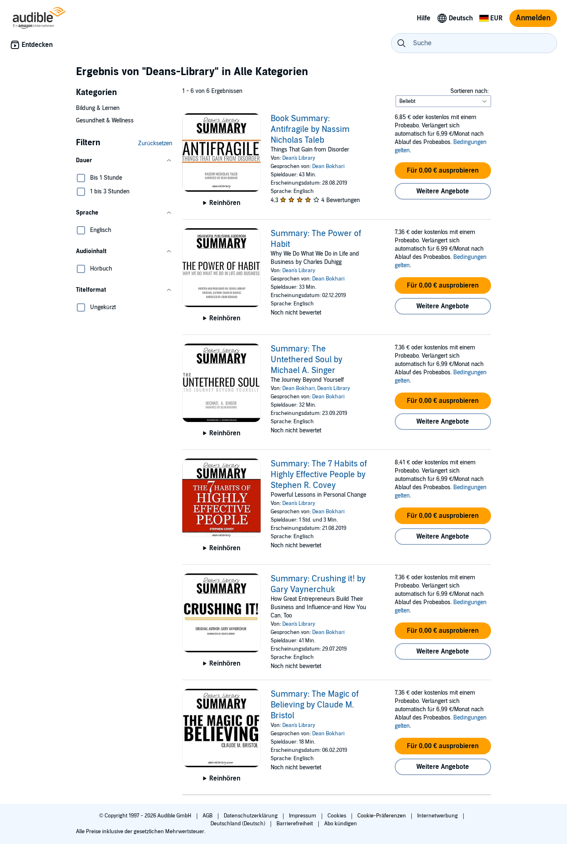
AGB (208, 815)
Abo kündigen (340, 823)
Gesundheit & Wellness (105, 120)
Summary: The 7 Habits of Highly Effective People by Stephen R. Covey (319, 474)
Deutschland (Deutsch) (238, 823)
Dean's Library (298, 158)
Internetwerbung (438, 815)
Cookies (337, 815)
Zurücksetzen (155, 143)
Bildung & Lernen (98, 108)
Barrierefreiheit (295, 823)
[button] (124, 160)
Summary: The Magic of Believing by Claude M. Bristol (315, 705)
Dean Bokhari (328, 166)
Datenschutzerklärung (251, 815)
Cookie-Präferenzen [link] (381, 815)
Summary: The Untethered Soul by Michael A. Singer (306, 360)
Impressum (303, 815)
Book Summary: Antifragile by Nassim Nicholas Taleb (310, 129)
